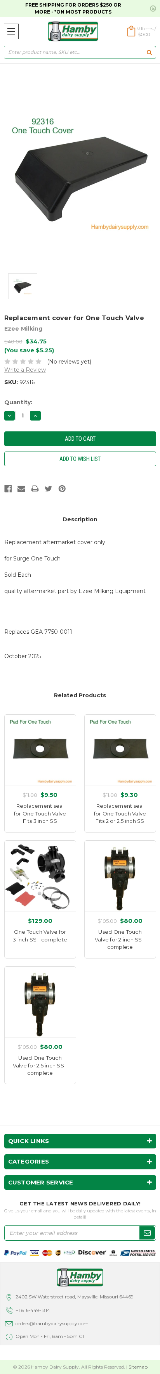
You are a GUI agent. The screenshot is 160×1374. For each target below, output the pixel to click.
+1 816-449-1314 (33, 1310)
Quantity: (18, 402)
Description (80, 519)
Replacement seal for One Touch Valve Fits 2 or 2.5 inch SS (120, 813)
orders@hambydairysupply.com (52, 1323)
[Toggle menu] (11, 31)
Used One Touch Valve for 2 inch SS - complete (120, 939)
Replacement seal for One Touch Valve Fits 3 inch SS (40, 813)
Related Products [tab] (80, 695)
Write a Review (25, 369)
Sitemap (138, 1367)
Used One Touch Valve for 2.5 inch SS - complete (40, 1065)
